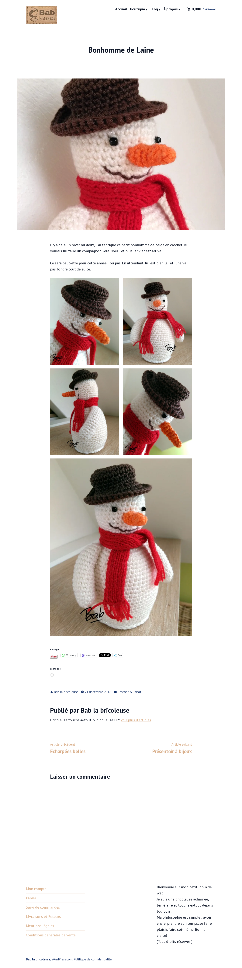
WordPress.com (62, 959)
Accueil (121, 9)
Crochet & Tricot (129, 692)
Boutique (137, 9)
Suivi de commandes (43, 907)
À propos (170, 9)
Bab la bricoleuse (66, 692)
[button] (84, 321)
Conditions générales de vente (51, 935)
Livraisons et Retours (43, 916)
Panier (31, 898)
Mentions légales (40, 925)
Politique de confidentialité (93, 959)
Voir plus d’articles (136, 720)
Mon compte (36, 888)
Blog (154, 9)
